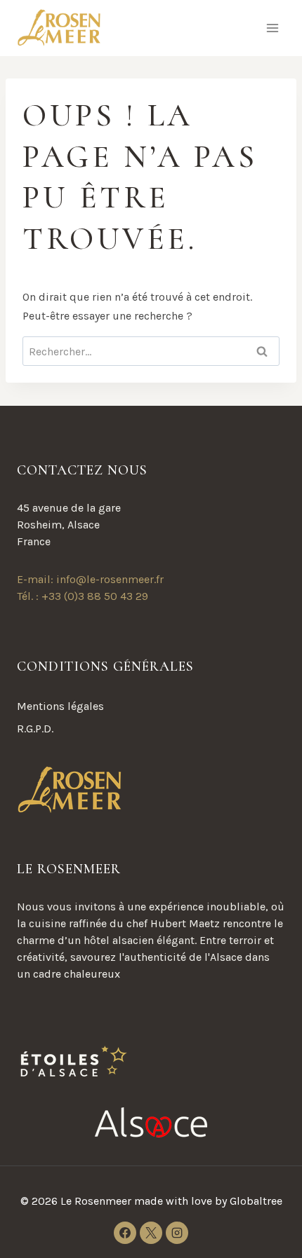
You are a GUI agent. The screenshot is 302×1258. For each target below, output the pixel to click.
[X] (151, 1233)
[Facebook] (125, 1233)
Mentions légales (60, 706)
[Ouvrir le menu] (272, 28)
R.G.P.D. (35, 728)
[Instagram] (177, 1233)
